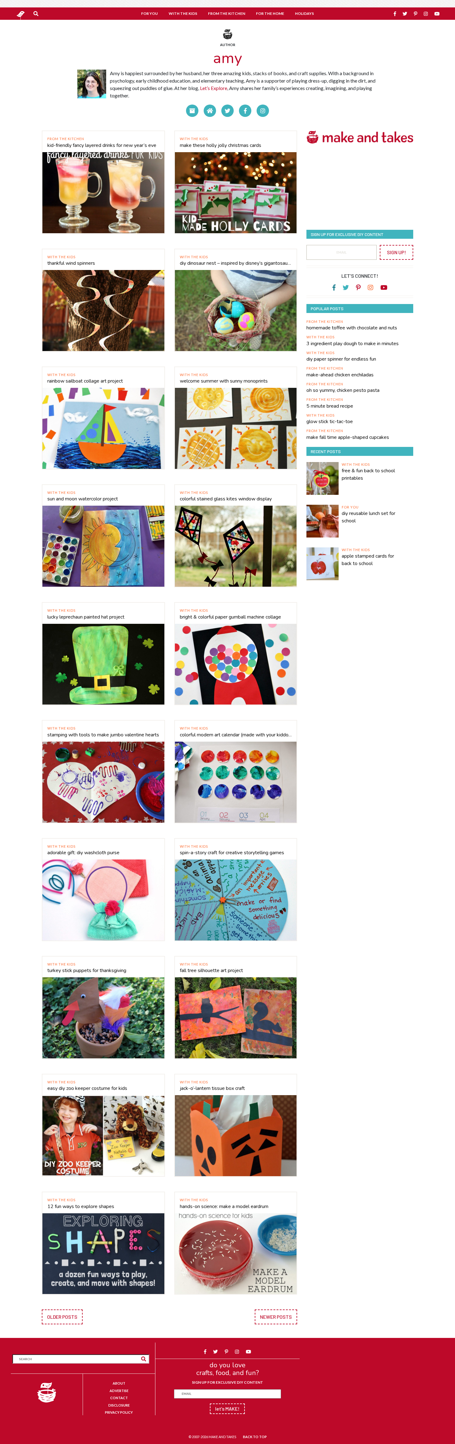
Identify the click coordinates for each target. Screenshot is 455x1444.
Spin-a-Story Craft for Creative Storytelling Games (232, 852)
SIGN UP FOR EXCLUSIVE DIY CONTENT (227, 1382)
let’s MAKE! (227, 1409)
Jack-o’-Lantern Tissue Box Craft (212, 1088)
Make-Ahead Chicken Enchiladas (340, 374)
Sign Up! (396, 252)
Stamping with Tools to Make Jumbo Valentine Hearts (103, 734)
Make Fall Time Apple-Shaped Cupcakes (347, 437)
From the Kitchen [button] (226, 13)
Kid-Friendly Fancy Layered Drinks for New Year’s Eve (101, 145)
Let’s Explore (213, 88)
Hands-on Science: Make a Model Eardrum (224, 1206)
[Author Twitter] (227, 111)
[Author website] (210, 111)
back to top (255, 1437)
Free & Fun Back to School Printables (368, 474)
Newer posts (276, 1317)
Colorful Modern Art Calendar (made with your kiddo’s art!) (236, 734)
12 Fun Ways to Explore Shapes (80, 1206)
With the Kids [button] (183, 13)
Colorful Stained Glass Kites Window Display (226, 498)
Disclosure (119, 1405)
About (119, 1383)
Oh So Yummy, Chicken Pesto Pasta (342, 390)
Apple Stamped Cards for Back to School (368, 560)
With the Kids (194, 139)
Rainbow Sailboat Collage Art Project (85, 381)
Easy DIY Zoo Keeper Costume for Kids (87, 1088)
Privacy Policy (119, 1412)
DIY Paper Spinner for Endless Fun (341, 359)
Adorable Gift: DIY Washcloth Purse (83, 852)
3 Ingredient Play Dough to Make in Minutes (352, 343)
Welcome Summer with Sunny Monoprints (224, 381)
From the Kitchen (65, 139)
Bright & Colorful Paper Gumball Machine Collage (230, 617)
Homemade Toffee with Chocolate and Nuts (351, 327)
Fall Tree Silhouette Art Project (211, 970)
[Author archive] (192, 111)
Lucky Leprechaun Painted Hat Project (85, 617)
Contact (119, 1398)
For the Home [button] (270, 13)
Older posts (62, 1317)
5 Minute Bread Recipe (329, 406)
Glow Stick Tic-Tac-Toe (329, 421)
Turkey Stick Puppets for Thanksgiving (86, 970)
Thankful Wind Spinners (71, 263)
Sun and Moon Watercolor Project (82, 498)
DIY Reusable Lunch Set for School (368, 517)
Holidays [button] (304, 13)
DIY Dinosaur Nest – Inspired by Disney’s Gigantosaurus (236, 263)
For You (350, 507)
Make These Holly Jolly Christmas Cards (220, 145)
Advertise (119, 1391)
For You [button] (149, 13)
